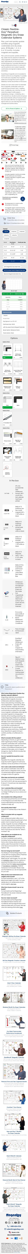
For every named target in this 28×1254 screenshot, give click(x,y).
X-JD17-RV (6, 513)
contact (16, 118)
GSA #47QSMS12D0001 (14, 1235)
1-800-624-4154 (15, 1226)
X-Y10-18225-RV (6, 557)
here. (21, 907)
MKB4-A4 (6, 573)
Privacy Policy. (17, 1252)
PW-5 (6, 633)
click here (13, 884)
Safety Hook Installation (19, 864)
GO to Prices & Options (13, 108)
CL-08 (6, 620)
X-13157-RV (6, 528)
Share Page (15, 145)
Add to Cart (18, 294)
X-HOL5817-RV (6, 543)
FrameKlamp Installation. (10, 866)
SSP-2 (6, 645)
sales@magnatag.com (20, 123)
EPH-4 (6, 596)
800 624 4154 (17, 120)
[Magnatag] (14, 1215)
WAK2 (6, 669)
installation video (8, 860)
